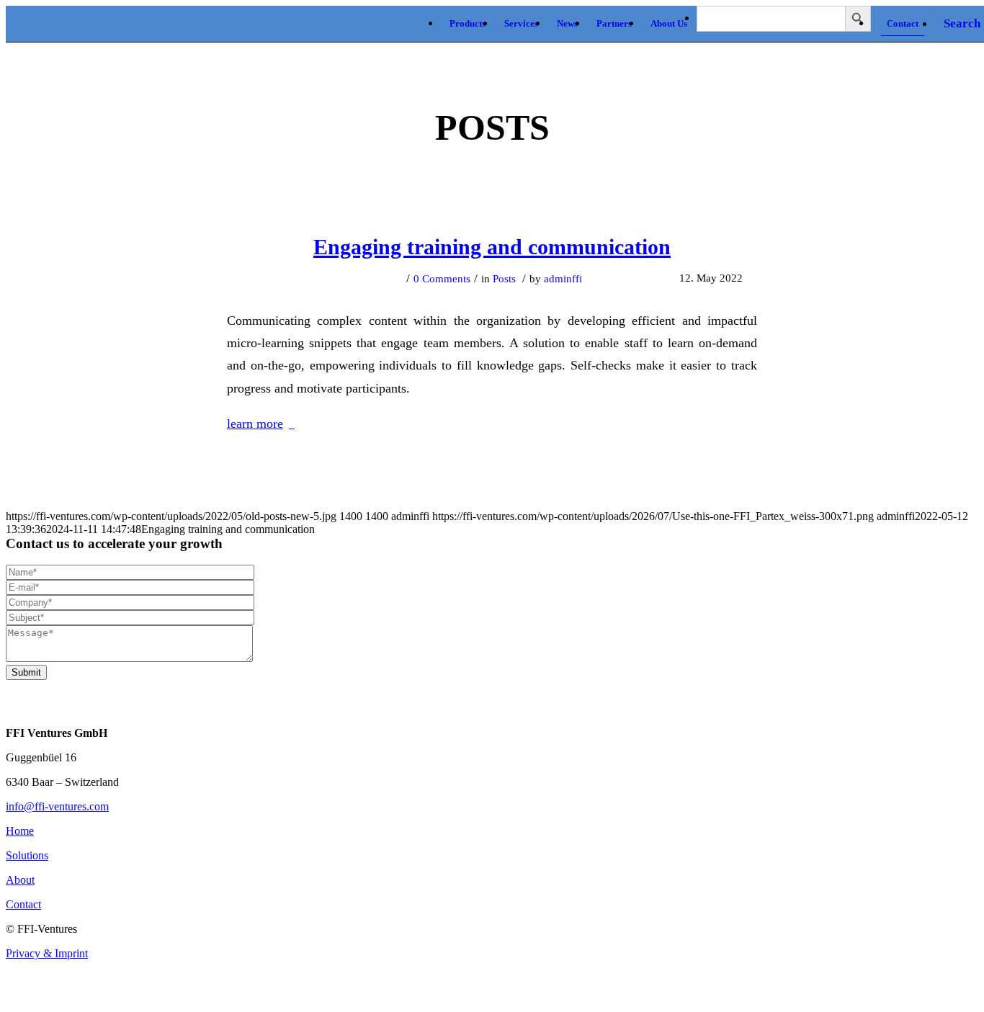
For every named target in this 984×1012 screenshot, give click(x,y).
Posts (504, 279)
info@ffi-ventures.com (57, 806)
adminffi (563, 279)
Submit (26, 672)
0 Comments (441, 279)
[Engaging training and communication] (492, 193)
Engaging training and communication (492, 247)
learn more (255, 423)
